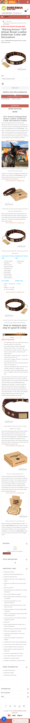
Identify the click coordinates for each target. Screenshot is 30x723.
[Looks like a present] (15, 506)
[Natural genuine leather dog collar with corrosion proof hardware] (15, 236)
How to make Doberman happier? (12, 594)
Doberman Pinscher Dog (10, 576)
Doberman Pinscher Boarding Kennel (13, 574)
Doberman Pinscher (9, 572)
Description (15, 105)
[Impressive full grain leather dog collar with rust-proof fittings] (15, 194)
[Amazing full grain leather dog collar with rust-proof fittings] (15, 411)
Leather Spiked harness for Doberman (14, 646)
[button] (27, 17)
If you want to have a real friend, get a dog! (15, 644)
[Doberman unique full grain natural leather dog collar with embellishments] (15, 154)
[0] (25, 11)
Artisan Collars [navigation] (8, 21)
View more (7, 553)
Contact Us (18, 13)
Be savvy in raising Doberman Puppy (13, 653)
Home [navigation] (3, 21)
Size (2, 75)
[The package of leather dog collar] (15, 459)
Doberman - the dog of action (11, 658)
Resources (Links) (8, 587)
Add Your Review (16, 98)
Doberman (7, 622)
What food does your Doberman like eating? (15, 628)
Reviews (14, 111)
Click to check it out (15, 96)
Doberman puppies (9, 672)
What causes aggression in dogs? (12, 631)
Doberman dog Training (10, 675)
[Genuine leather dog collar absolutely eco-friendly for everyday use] (15, 305)
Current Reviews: (5, 98)
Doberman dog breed (9, 670)
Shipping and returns (15, 108)
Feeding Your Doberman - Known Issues (14, 660)
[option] (15, 59)
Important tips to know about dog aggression (15, 642)
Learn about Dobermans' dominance (13, 655)
